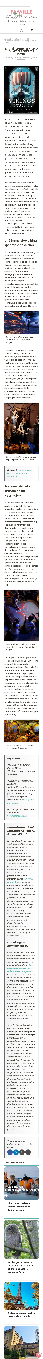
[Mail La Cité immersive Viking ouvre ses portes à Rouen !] (28, 1152)
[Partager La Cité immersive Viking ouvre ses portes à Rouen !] (10, 1152)
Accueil (7, 39)
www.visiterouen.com (17, 815)
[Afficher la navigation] (11, 31)
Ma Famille (18, 39)
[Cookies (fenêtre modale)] (39, 1355)
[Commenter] (22, 1152)
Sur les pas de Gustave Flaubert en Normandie (19, 473)
